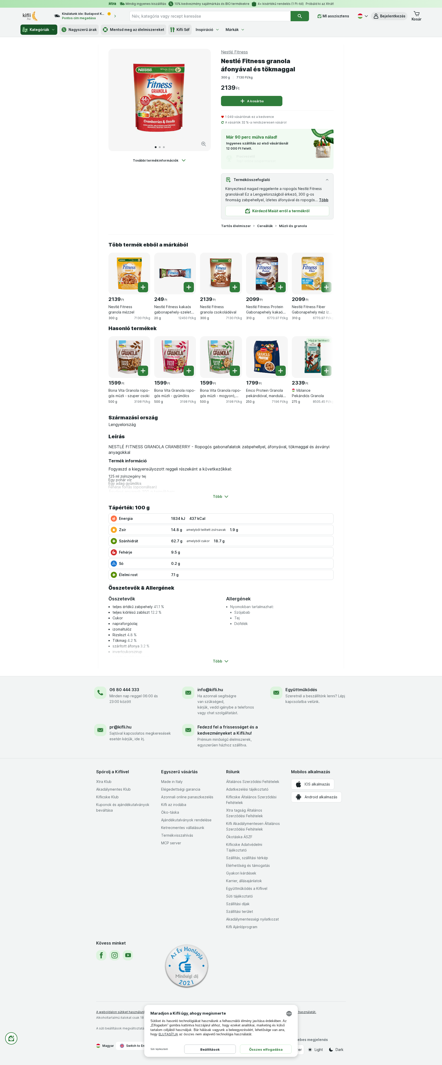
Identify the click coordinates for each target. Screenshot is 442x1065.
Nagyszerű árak (83, 29)
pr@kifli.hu (120, 727)
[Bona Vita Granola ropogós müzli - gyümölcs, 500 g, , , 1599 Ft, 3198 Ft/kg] (175, 357)
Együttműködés (301, 689)
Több (323, 200)
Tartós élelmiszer (236, 226)
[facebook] (101, 955)
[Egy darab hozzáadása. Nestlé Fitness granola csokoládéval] (235, 287)
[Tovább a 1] (156, 147)
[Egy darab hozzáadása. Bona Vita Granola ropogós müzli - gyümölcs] (189, 371)
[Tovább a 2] (160, 147)
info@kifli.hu (210, 689)
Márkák (232, 29)
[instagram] (114, 955)
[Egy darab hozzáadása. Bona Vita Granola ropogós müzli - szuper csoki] (143, 371)
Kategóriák (39, 29)
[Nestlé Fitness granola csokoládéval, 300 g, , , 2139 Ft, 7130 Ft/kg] (221, 273)
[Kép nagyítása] (204, 144)
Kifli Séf (183, 29)
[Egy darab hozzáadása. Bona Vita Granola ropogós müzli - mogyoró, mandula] (235, 371)
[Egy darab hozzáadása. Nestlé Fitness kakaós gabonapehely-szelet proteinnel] (189, 287)
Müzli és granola (293, 226)
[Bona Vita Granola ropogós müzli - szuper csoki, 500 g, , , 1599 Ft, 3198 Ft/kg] (129, 357)
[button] (389, 16)
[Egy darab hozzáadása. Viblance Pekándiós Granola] (326, 371)
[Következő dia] (201, 100)
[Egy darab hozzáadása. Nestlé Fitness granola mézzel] (143, 287)
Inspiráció (204, 29)
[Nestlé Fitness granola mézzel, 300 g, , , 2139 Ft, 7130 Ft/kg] (129, 273)
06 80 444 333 (124, 689)
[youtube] (128, 955)
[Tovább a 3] (164, 147)
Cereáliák (265, 226)
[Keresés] (300, 16)
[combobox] (210, 16)
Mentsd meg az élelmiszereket (137, 29)
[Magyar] (362, 16)
